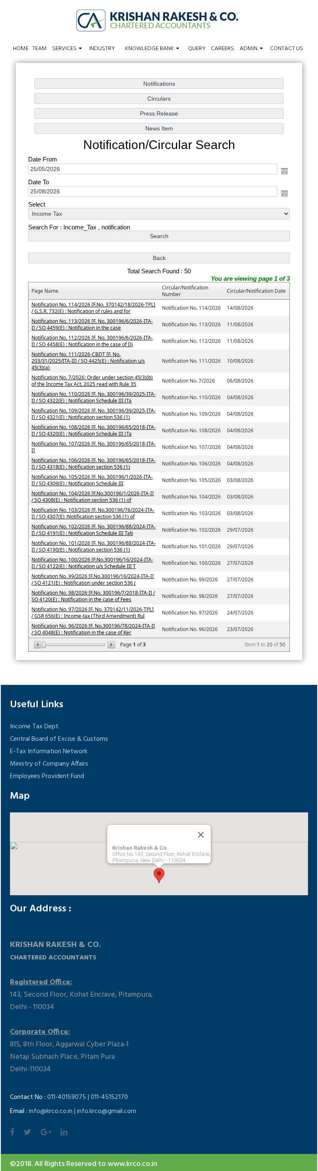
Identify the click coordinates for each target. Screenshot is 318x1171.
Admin (249, 49)
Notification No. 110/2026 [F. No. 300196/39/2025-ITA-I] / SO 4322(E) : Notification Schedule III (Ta (93, 397)
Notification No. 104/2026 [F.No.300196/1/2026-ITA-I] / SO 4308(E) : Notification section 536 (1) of (92, 497)
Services (65, 49)
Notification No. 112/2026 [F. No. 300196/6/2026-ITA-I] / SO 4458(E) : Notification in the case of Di (92, 341)
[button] (159, 876)
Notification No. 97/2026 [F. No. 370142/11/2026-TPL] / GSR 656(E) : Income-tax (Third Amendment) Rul (92, 612)
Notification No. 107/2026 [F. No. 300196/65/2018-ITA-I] (93, 447)
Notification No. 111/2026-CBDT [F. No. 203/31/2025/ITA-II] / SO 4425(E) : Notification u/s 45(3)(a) (88, 361)
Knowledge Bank (150, 49)
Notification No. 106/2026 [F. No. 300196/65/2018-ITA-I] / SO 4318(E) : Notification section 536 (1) (93, 463)
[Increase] (111, 644)
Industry (102, 49)
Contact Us (286, 49)
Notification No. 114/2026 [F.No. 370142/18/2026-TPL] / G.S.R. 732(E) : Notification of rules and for (93, 308)
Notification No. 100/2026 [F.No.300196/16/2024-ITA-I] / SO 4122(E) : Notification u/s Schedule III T (92, 563)
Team (39, 49)
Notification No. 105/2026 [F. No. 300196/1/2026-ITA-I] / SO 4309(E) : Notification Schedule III (92, 480)
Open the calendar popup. (284, 171)
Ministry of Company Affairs (49, 764)
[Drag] (44, 644)
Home (21, 49)
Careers (222, 49)
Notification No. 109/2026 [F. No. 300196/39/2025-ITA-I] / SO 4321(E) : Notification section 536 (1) (93, 414)
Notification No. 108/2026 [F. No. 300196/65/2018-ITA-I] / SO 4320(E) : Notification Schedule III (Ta (93, 430)
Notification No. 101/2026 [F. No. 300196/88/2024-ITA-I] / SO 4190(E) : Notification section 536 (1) (93, 546)
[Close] (201, 835)
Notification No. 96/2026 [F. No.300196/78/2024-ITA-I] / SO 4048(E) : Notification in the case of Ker (93, 629)
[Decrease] (38, 644)
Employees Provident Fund (47, 776)
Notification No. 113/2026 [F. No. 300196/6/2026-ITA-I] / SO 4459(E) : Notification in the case (92, 324)
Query (197, 49)
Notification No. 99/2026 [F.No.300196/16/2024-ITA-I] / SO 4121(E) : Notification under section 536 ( (92, 579)
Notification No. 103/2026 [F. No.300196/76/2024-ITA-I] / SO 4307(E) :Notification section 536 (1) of (92, 513)
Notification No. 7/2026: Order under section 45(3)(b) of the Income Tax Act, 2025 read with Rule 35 (92, 381)
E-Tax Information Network (48, 751)
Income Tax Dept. (35, 726)
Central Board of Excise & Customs (59, 739)
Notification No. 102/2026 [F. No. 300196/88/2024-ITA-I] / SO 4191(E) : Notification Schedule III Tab (93, 530)
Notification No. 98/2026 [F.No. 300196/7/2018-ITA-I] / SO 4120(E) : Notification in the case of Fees (93, 596)
